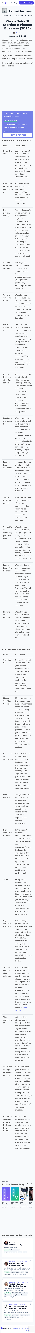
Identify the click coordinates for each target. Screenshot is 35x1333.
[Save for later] (30, 1240)
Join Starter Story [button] (26, 3)
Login (16, 3)
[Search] (11, 3)
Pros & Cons (18, 15)
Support (15, 1328)
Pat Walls (19, 33)
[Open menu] (2, 2)
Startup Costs (7, 15)
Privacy (21, 1328)
